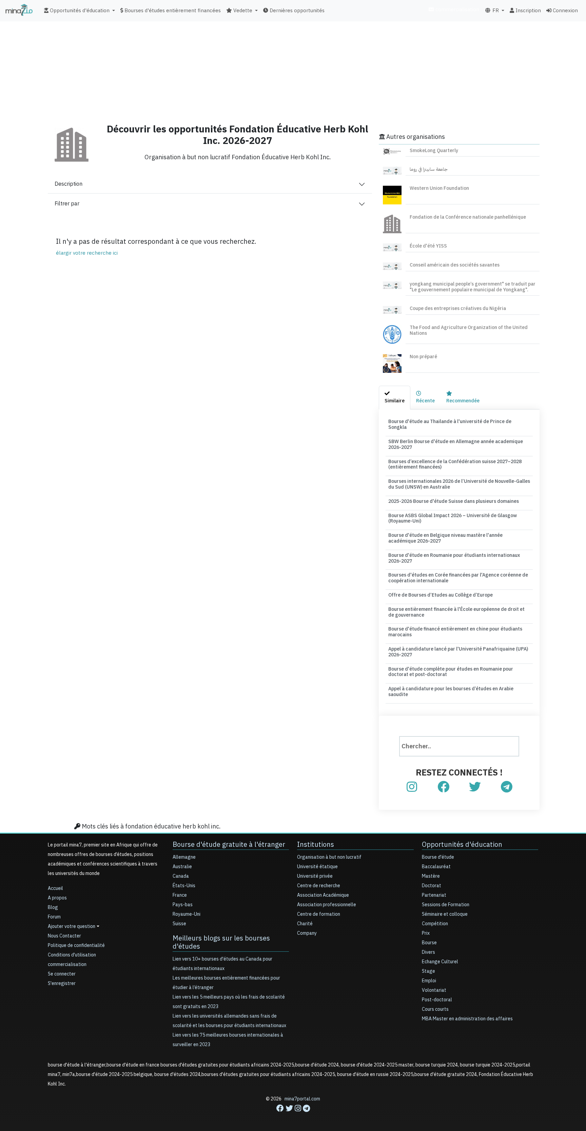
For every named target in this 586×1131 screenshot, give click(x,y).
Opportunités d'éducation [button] (79, 10)
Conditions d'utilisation (72, 955)
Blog (53, 907)
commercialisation (456, 9)
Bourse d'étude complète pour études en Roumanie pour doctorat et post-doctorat (450, 671)
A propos (57, 897)
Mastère (431, 876)
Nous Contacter (64, 936)
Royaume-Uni (186, 914)
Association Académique (323, 895)
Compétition (435, 923)
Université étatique (317, 866)
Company (307, 933)
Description (68, 184)
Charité (305, 923)
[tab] (394, 398)
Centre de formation (318, 914)
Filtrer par (67, 204)
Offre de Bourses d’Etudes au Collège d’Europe (440, 595)
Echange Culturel (440, 961)
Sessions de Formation (445, 904)
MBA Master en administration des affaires (467, 1018)
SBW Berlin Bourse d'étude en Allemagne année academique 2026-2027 (455, 444)
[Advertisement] (293, 69)
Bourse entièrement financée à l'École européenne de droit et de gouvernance (456, 612)
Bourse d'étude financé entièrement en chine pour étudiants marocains (455, 631)
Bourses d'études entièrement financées (172, 10)
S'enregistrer (62, 983)
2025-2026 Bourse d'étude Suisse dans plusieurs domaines (453, 501)
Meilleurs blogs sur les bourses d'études (221, 942)
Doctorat (431, 885)
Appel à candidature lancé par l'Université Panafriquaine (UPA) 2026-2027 (458, 651)
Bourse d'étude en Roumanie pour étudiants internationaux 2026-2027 (454, 558)
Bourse (429, 942)
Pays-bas (183, 904)
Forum (54, 916)
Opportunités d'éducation (462, 844)
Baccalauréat (436, 866)
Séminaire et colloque (445, 914)
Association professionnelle (326, 904)
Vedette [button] (242, 10)
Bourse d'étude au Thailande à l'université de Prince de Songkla (449, 424)
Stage (428, 971)
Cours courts (435, 1009)
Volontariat (434, 990)
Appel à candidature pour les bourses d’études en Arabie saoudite (450, 691)
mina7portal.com (302, 1098)
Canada (181, 876)
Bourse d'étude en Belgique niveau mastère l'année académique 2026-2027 (445, 538)
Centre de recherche (318, 885)
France (180, 895)
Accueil (55, 888)
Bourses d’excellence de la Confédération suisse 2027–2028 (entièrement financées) (455, 464)
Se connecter (62, 974)
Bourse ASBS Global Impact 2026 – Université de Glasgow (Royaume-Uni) (452, 518)
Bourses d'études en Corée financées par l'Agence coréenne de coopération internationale (458, 577)
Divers (428, 952)
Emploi (429, 980)
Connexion (564, 10)
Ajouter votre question (71, 926)
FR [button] (495, 10)
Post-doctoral (437, 999)
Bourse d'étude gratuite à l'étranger (229, 844)
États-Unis (184, 885)
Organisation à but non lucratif (329, 857)
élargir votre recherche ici (87, 253)
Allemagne (184, 857)
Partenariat (434, 895)
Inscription (527, 10)
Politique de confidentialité (76, 945)
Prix (426, 933)
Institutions (315, 844)
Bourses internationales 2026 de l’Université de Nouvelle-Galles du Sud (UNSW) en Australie (459, 484)
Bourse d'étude (438, 857)
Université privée (315, 876)
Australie (182, 866)
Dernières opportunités (296, 10)
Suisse (179, 923)
